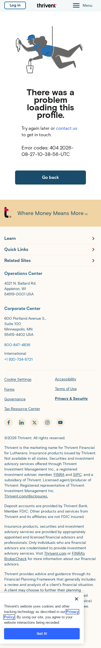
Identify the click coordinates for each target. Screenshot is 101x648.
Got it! (42, 634)
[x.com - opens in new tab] (34, 422)
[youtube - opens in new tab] (60, 422)
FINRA (59, 474)
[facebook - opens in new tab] (8, 422)
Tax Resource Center (22, 409)
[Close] (76, 599)
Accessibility (65, 379)
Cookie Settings (18, 379)
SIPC (77, 474)
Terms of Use (66, 389)
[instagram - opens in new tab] (47, 422)
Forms (9, 389)
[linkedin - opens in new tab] (21, 422)
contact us (66, 128)
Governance (15, 399)
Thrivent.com (55, 553)
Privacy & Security (71, 398)
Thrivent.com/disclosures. (26, 496)
